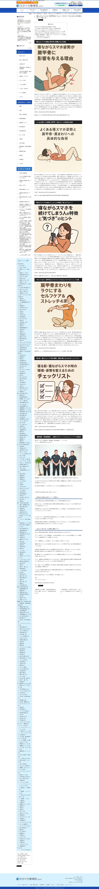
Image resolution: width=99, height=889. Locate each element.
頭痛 (20, 110)
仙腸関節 (22, 429)
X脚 (20, 565)
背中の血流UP (23, 528)
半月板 (21, 654)
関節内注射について (24, 658)
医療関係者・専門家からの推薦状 (25, 68)
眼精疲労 (22, 373)
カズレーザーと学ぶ (24, 342)
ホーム (22, 10)
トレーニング (23, 782)
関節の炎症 (22, 338)
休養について (23, 774)
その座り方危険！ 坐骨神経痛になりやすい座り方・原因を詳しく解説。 (25, 222)
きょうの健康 (23, 824)
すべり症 (22, 404)
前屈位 (21, 329)
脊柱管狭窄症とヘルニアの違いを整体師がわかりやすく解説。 (25, 243)
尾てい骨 (22, 428)
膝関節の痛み (22, 151)
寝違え (21, 278)
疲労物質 (22, 335)
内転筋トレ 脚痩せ (25, 787)
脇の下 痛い (23, 566)
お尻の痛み (22, 413)
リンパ (21, 550)
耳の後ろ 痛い (23, 497)
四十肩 (21, 499)
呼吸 (21, 325)
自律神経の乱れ (23, 274)
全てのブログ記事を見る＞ (26, 849)
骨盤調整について (24, 408)
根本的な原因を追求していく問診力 (43, 36)
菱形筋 (21, 535)
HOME (30, 13)
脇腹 (21, 583)
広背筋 (21, 537)
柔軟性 (21, 805)
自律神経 (22, 360)
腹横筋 (21, 833)
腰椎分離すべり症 (24, 442)
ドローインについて (24, 822)
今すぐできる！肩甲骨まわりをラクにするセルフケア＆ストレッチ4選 (50, 31)
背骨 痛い (22, 581)
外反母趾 (22, 661)
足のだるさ (22, 377)
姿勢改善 (22, 568)
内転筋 (21, 650)
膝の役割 (22, 649)
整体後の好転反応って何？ (24, 193)
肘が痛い (22, 718)
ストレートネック (24, 460)
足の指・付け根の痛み (25, 619)
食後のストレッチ (25, 731)
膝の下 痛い (23, 680)
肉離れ (21, 333)
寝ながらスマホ (23, 488)
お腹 (21, 572)
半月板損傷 (22, 610)
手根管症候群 (23, 712)
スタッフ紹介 (22, 80)
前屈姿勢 (22, 543)
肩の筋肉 (22, 492)
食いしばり (22, 318)
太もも (18, 847)
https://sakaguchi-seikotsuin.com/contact (44, 582)
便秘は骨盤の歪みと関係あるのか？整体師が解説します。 (25, 247)
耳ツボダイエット (24, 816)
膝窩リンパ (22, 282)
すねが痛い (22, 634)
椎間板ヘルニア (23, 122)
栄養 (21, 298)
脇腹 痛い (22, 575)
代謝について (23, 813)
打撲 (21, 313)
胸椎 (21, 554)
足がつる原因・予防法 (25, 754)
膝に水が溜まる (23, 656)
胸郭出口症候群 (23, 561)
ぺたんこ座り (23, 420)
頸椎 (21, 501)
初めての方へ (33, 10)
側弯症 (21, 139)
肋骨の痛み (22, 577)
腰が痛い (22, 437)
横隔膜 (21, 305)
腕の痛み (22, 700)
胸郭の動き (22, 532)
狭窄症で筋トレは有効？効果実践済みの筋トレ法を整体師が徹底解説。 (25, 238)
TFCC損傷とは (23, 689)
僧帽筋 (21, 475)
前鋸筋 (21, 477)
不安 (21, 386)
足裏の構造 (22, 347)
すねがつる (22, 638)
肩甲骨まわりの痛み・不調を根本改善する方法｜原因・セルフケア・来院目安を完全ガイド (45, 591)
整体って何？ (22, 185)
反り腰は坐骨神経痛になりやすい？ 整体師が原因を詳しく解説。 (25, 226)
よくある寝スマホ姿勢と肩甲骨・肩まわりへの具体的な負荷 (48, 28)
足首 (21, 641)
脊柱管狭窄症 (22, 130)
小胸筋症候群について (25, 470)
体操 (21, 807)
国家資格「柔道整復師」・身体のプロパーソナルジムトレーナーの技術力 (50, 34)
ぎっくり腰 (22, 134)
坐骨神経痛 (22, 126)
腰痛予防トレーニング (25, 751)
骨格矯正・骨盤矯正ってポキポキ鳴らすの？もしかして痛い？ (25, 206)
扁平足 (21, 665)
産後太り (22, 597)
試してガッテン (23, 369)
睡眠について (23, 273)
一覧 (30, 42)
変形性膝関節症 (23, 608)
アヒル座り (22, 424)
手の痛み (22, 720)
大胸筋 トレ (24, 798)
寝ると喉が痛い (23, 466)
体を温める (22, 362)
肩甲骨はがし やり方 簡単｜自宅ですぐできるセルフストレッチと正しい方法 (24, 22)
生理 (21, 311)
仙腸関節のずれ (23, 419)
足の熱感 (22, 382)
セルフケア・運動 (21, 723)
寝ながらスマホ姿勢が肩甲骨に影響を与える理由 (45, 26)
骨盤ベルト (22, 599)
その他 (21, 163)
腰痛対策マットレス (24, 409)
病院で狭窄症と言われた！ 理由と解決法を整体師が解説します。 (25, 234)
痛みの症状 (22, 378)
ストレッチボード (25, 732)
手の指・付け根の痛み (25, 696)
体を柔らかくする (24, 838)
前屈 (21, 331)
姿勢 (21, 544)
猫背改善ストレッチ (24, 523)
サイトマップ (69, 884)
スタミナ (22, 837)
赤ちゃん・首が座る (24, 462)
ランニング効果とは (24, 453)
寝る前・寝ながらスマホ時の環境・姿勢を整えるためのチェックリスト (50, 33)
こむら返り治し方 (24, 758)
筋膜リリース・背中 (24, 269)
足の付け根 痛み (24, 678)
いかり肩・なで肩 (24, 459)
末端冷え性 (22, 349)
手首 (21, 714)
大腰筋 (21, 818)
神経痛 (21, 356)
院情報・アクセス (65, 10)
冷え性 (21, 371)
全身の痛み (22, 585)
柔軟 (21, 829)
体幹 (21, 548)
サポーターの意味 (24, 765)
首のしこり (22, 451)
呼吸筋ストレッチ (24, 743)
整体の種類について (24, 189)
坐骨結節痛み (23, 406)
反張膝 (21, 681)
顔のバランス (23, 289)
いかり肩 (22, 481)
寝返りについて (23, 280)
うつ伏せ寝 (22, 570)
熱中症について (23, 346)
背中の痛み (22, 143)
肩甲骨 (45, 13)
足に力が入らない (24, 344)
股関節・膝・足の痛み (22, 601)
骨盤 (21, 431)
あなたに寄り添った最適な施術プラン (44, 37)
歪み (21, 596)
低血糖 (21, 840)
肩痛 (21, 707)
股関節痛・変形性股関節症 (25, 147)
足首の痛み (22, 627)
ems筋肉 (22, 734)
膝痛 (21, 643)
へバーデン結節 (23, 711)
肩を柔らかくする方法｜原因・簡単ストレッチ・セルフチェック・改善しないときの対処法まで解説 (24, 30)
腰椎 (21, 440)
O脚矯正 (21, 159)
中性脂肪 (22, 820)
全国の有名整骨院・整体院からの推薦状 (25, 72)
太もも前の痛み (23, 616)
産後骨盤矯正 (22, 118)
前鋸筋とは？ (23, 293)
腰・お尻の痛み (21, 393)
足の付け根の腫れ (24, 287)
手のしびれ (22, 694)
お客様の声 (55, 10)
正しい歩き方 (23, 778)
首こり (21, 468)
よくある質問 (22, 84)
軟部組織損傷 (23, 327)
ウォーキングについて (25, 771)
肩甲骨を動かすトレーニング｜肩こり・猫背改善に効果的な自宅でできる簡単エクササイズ (24, 38)
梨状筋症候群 (23, 435)
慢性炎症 (22, 300)
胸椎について (23, 539)
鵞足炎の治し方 (23, 612)
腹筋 (22, 800)
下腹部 (21, 842)
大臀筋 (21, 835)
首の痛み (22, 448)
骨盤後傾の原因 (23, 594)
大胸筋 (21, 780)
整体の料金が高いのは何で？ (25, 197)
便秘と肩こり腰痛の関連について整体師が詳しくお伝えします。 (25, 251)
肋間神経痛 (22, 530)
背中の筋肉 (22, 827)
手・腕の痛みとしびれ (22, 683)
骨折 (21, 380)
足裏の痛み (22, 632)
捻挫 (21, 320)
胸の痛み (22, 574)
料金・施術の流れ (44, 10)
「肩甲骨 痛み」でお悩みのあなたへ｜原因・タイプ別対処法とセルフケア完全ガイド (71, 591)
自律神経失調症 (23, 364)
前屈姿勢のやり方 (24, 534)
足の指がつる (23, 307)
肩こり (21, 455)
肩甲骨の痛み (23, 464)
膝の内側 (22, 672)
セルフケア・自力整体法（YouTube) (25, 210)
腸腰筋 (21, 439)
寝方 (21, 367)
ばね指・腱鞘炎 (23, 701)
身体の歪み (22, 512)
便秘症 (21, 155)
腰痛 (20, 106)
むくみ (21, 676)
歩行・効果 (22, 764)
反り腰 (21, 417)
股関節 (21, 652)
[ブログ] (24, 262)
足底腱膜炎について (24, 614)
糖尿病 (21, 391)
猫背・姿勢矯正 (23, 114)
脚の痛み (22, 618)
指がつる (22, 309)
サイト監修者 (22, 92)
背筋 (21, 579)
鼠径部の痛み (23, 639)
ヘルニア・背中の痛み (25, 519)
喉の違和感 (22, 493)
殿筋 (21, 358)
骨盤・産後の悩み (21, 586)
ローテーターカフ (24, 722)
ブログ (21, 96)
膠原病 (21, 324)
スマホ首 (22, 490)
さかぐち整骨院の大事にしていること (25, 177)
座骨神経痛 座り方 (24, 411)
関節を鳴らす (23, 388)
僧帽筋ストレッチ (24, 804)
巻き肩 (21, 563)
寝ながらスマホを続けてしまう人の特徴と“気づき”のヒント (47, 29)
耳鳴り (21, 495)
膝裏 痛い (22, 674)
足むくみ (22, 267)
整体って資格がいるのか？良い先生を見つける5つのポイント (25, 214)
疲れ (21, 340)
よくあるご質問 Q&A (24, 255)
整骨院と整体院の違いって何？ (25, 181)
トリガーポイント (24, 559)
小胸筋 (21, 802)
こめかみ (22, 486)
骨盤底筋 (22, 846)
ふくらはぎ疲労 (23, 636)
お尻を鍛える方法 (24, 776)
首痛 (21, 484)
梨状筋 (21, 426)
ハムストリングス (24, 647)
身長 (21, 375)
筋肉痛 (21, 815)
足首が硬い (22, 322)
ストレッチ (22, 725)
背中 (21, 541)
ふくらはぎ (22, 659)
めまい (21, 457)
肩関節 (21, 479)
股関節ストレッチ (24, 745)
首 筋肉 (22, 831)
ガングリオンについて (25, 703)
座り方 (21, 422)
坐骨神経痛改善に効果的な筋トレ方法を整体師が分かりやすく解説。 (25, 230)
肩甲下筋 (22, 473)
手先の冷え (22, 716)
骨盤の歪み (22, 592)
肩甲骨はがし (23, 450)
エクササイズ (23, 844)
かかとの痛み (23, 630)
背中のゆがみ (23, 513)
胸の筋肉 (22, 552)
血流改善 (22, 316)
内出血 (21, 314)
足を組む (22, 355)
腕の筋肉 (22, 709)
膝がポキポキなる (24, 628)
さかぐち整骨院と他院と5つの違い (25, 218)
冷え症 (21, 265)
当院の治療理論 (23, 173)
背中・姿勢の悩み (38, 13)
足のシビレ (22, 276)
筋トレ (21, 811)
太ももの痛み (23, 669)
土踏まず (22, 384)
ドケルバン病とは (24, 690)
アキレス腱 (22, 667)
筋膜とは (22, 336)
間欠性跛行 (22, 415)
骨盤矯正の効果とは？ (24, 201)
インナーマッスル (24, 826)
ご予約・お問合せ (76, 10)
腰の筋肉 (22, 433)
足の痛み (22, 670)
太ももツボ (22, 389)
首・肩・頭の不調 (21, 444)
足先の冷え (22, 366)
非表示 (51, 24)
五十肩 (21, 692)
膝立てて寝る (23, 291)
